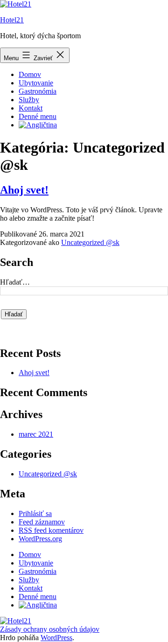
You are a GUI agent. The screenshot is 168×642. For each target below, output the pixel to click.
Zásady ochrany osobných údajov (49, 629)
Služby (29, 100)
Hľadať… (15, 282)
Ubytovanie (36, 83)
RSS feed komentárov (51, 530)
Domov (30, 74)
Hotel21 (12, 20)
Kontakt (30, 108)
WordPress (56, 638)
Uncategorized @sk (90, 242)
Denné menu (37, 116)
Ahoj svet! (24, 190)
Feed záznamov (42, 522)
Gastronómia (37, 91)
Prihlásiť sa (35, 513)
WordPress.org (40, 539)
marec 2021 (36, 434)
